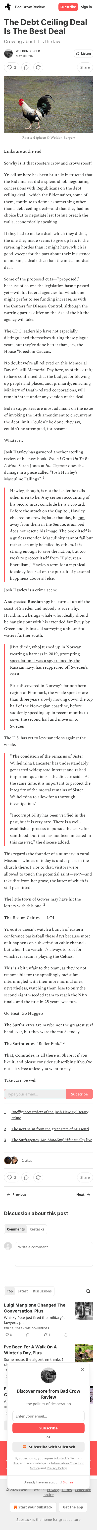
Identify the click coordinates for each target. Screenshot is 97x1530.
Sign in (86, 7)
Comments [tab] (16, 1229)
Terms (67, 1489)
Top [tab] (10, 1291)
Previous (19, 1194)
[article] (48, 1320)
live (88, 1140)
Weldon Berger (28, 51)
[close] (83, 1369)
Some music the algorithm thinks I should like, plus (33, 1362)
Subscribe (68, 7)
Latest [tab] (23, 1291)
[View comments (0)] (26, 67)
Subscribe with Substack (52, 1446)
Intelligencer (21, 1112)
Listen (86, 53)
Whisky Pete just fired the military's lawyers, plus (34, 1320)
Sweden (17, 726)
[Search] (88, 1291)
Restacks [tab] (37, 1229)
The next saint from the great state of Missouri (50, 1129)
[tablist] (25, 1229)
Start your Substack (35, 1507)
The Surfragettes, (26, 1140)
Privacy (53, 1489)
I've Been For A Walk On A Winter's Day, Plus (30, 1349)
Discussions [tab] (42, 1291)
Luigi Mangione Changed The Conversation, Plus (34, 1308)
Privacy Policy (57, 1468)
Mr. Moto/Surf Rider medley (63, 1140)
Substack (23, 1519)
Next (80, 1194)
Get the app (73, 1507)
